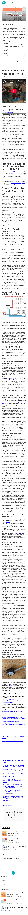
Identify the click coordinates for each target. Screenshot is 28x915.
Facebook (19, 812)
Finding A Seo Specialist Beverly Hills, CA (12, 741)
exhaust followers (13, 171)
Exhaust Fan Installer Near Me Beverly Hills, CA (14, 28)
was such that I (15, 490)
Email (11, 817)
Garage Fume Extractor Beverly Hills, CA (14, 37)
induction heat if (18, 510)
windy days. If (10, 379)
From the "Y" (12, 685)
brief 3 (20, 533)
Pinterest (19, 814)
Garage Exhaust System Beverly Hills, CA (12, 711)
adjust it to (14, 633)
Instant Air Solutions (9, 29)
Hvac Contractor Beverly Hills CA (12, 9)
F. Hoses (8, 522)
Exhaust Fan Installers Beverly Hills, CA (14, 44)
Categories (22, 2)
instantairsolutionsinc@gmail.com (14, 700)
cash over (13, 145)
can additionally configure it (18, 183)
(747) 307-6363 (7, 110)
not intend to (18, 601)
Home (13, 2)
